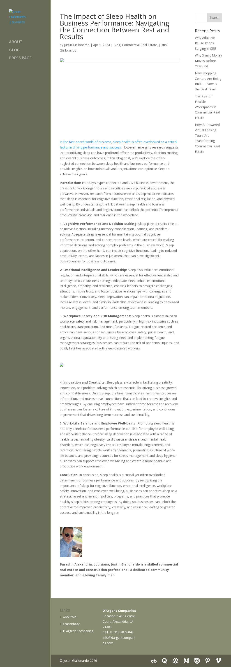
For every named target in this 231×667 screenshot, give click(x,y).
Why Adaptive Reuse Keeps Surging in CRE (205, 43)
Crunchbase (71, 624)
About (15, 42)
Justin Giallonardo (77, 45)
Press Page (20, 58)
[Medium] (186, 661)
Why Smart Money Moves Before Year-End (208, 60)
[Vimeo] (218, 661)
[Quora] (164, 661)
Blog (14, 50)
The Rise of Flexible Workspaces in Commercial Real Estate (207, 107)
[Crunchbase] (153, 661)
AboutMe (69, 617)
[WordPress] (175, 661)
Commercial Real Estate (139, 45)
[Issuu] (197, 661)
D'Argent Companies (78, 631)
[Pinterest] (207, 661)
